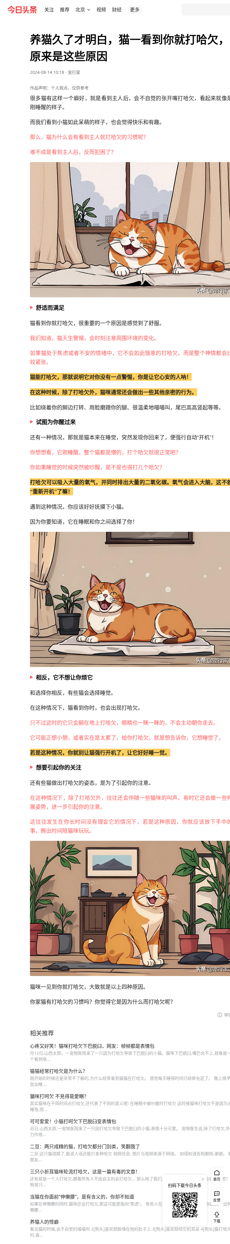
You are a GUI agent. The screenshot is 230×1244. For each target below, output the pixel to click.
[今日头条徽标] (22, 9)
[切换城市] (88, 9)
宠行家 (74, 72)
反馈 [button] (216, 1200)
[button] (49, 9)
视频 (101, 9)
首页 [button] (216, 1179)
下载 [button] (215, 1216)
